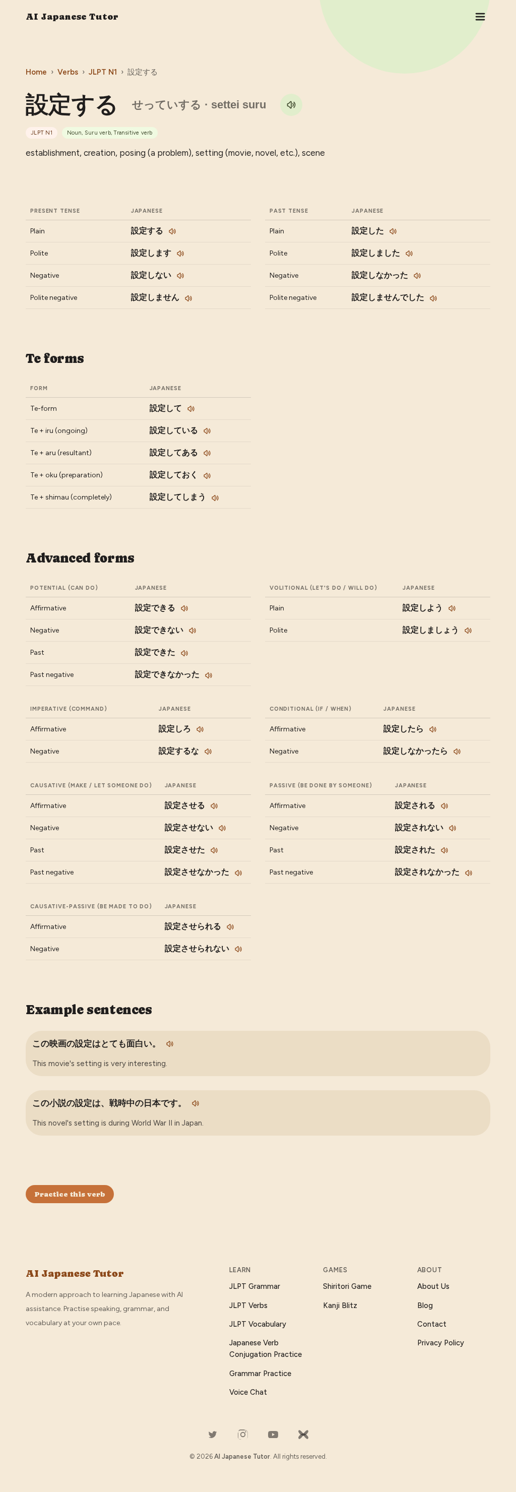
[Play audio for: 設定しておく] (207, 476)
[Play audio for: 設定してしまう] (215, 498)
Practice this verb (69, 1194)
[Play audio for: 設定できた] (184, 653)
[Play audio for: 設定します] (180, 253)
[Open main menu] (480, 17)
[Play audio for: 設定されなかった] (469, 873)
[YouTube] (273, 1434)
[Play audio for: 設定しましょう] (468, 631)
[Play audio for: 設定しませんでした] (433, 298)
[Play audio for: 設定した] (393, 231)
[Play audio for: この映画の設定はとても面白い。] (170, 1044)
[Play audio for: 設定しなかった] (417, 276)
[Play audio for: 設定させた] (214, 850)
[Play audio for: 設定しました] (409, 253)
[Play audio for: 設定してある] (207, 453)
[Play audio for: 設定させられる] (230, 927)
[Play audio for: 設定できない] (192, 631)
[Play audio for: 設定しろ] (200, 729)
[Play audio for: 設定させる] (214, 806)
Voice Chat (248, 1392)
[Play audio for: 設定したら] (433, 729)
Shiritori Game (347, 1286)
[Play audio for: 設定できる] (184, 608)
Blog (425, 1305)
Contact (431, 1324)
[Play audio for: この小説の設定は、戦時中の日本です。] (195, 1103)
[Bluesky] (303, 1434)
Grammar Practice (260, 1373)
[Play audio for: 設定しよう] (452, 608)
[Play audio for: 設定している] (207, 431)
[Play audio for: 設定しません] (188, 298)
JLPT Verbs (248, 1305)
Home (36, 72)
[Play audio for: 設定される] (444, 806)
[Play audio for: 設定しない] (180, 276)
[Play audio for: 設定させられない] (238, 949)
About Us (433, 1286)
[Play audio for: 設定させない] (222, 828)
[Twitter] (213, 1434)
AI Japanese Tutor (72, 16)
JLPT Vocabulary (257, 1324)
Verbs (67, 72)
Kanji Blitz (340, 1305)
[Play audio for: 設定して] (191, 409)
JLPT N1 (103, 72)
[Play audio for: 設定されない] (452, 828)
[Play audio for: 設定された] (444, 850)
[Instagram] (243, 1434)
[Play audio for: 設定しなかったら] (457, 751)
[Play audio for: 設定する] (291, 105)
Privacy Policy (440, 1342)
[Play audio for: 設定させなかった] (238, 873)
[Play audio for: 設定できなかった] (209, 675)
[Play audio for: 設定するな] (208, 751)
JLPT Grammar (254, 1286)
